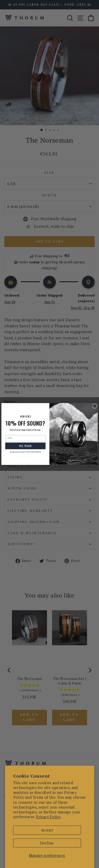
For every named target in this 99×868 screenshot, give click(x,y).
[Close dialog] (94, 406)
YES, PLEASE (25, 446)
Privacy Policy (48, 816)
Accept (47, 830)
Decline (47, 843)
